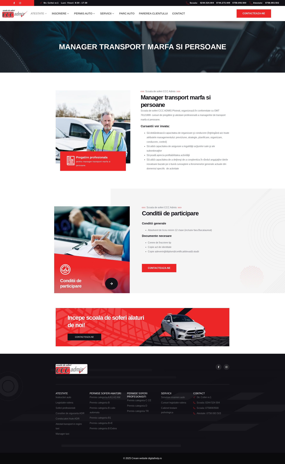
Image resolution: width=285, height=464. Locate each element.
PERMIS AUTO (83, 13)
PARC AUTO (126, 13)
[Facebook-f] (14, 3)
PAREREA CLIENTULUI (153, 13)
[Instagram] (20, 3)
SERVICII (105, 13)
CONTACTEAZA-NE (84, 337)
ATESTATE (37, 13)
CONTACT (178, 13)
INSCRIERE (59, 13)
